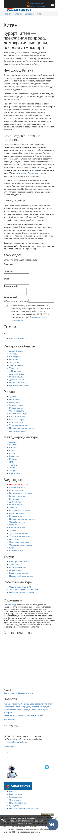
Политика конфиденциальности (24, 808)
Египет (12, 447)
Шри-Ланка (14, 473)
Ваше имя (8, 264)
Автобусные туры (17, 430)
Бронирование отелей (19, 561)
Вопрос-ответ (15, 794)
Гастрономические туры (20, 493)
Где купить (14, 805)
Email (6, 278)
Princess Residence (18, 338)
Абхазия (13, 441)
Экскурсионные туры (19, 541)
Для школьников (16, 365)
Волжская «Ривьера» (19, 385)
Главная (7, 13)
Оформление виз (17, 567)
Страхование (15, 570)
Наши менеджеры (17, 802)
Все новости (9, 719)
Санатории (14, 356)
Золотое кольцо (16, 404)
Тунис (12, 467)
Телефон (8, 271)
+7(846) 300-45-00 (37, 6)
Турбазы (13, 353)
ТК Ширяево (15, 370)
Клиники (13, 547)
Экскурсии (14, 362)
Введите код (10, 296)
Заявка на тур (15, 796)
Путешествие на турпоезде (22, 427)
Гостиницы (14, 359)
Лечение (13, 507)
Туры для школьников (19, 536)
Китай (12, 453)
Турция (12, 470)
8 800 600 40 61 (11, 733)
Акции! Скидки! (16, 350)
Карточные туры (16, 550)
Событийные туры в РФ (20, 586)
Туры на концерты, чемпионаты (24, 589)
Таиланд (13, 464)
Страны (18, 13)
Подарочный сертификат (21, 575)
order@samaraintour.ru (17, 741)
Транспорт (14, 368)
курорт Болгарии (29, 173)
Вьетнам (13, 444)
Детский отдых (16, 501)
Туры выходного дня (18, 425)
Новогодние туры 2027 (20, 484)
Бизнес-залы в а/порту (19, 572)
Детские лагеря (16, 379)
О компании (15, 799)
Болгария (29, 13)
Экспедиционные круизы (21, 544)
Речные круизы (16, 376)
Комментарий (10, 286)
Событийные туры (17, 416)
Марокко (13, 459)
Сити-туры (14, 524)
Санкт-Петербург (17, 410)
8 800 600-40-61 (36, 3)
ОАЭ (11, 461)
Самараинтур (10, 604)
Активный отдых (16, 373)
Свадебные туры (17, 521)
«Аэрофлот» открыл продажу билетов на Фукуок (26, 706)
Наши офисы (10, 746)
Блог (11, 791)
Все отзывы (9, 692)
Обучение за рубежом (19, 510)
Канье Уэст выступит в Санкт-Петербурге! (23, 715)
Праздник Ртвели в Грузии (21, 592)
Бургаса (29, 61)
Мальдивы (14, 456)
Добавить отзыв (25, 692)
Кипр (11, 450)
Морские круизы (16, 516)
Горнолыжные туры (18, 382)
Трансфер (14, 564)
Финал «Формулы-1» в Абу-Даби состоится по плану (28, 703)
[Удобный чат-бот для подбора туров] (28, 771)
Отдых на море (16, 419)
